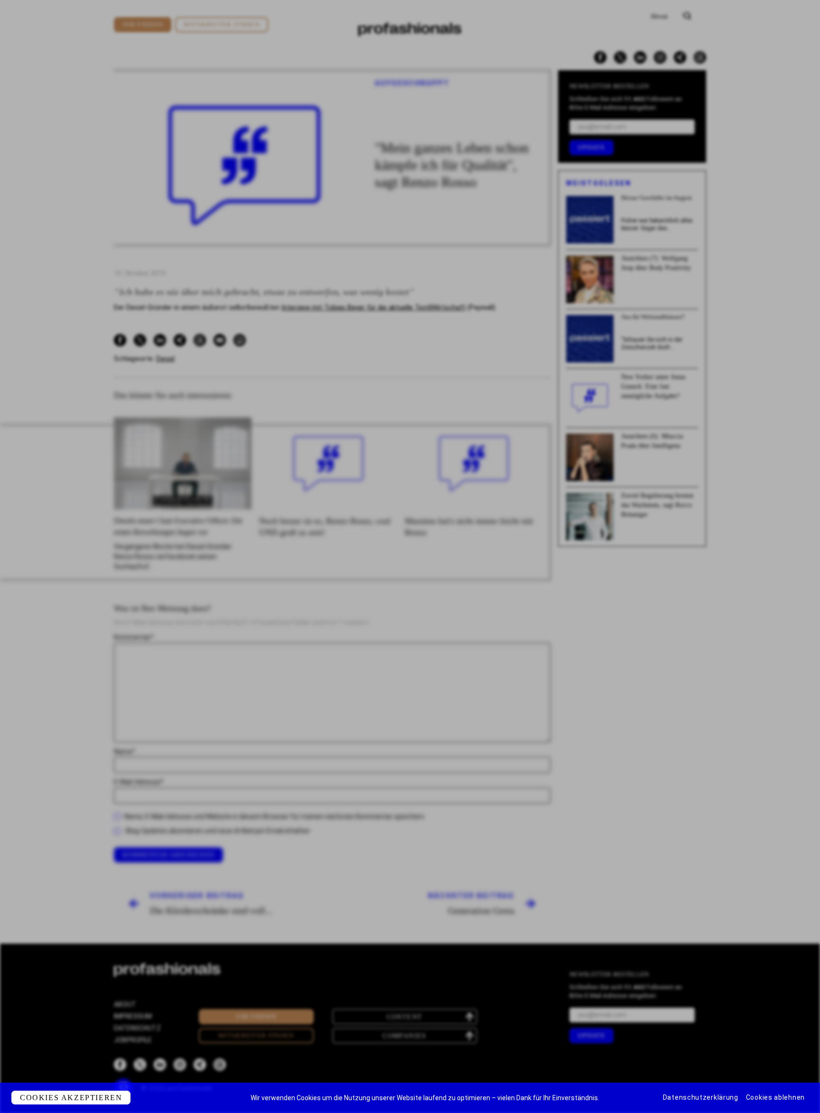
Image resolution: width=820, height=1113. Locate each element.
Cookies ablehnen (775, 1097)
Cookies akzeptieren (71, 1098)
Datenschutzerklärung (700, 1097)
